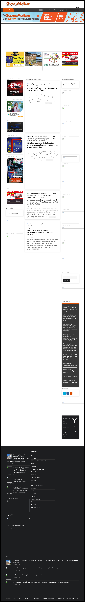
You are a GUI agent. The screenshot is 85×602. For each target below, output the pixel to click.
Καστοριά (33, 488)
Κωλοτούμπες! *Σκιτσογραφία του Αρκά (70, 364)
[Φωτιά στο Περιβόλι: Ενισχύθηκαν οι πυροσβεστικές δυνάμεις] (9, 480)
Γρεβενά (33, 466)
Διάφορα (33, 474)
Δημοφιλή (34, 472)
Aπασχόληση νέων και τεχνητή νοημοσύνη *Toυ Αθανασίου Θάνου (42, 89)
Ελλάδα (33, 483)
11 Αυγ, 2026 (12, 543)
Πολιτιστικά (34, 496)
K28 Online (36, 598)
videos (33, 455)
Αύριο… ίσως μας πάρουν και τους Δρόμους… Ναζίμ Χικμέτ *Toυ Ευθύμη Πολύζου (70, 357)
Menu (77, 4)
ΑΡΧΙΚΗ (27, 598)
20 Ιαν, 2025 (30, 93)
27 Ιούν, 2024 (31, 206)
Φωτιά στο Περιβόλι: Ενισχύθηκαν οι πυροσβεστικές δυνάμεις (20, 479)
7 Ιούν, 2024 (30, 237)
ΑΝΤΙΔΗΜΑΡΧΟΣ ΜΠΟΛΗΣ (38, 461)
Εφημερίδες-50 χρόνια (37, 485)
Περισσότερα (49, 103)
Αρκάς (32, 463)
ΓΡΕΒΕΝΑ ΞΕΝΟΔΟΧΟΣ (37, 469)
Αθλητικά (33, 458)
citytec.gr (20, 598)
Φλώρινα (33, 504)
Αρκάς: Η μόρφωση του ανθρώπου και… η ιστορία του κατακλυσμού (70, 382)
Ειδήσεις (33, 480)
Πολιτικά (33, 493)
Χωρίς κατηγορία (35, 507)
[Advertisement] (42, 39)
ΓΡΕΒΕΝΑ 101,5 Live (48, 598)
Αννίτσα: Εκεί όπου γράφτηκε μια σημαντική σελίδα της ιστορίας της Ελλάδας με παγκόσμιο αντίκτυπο (21, 469)
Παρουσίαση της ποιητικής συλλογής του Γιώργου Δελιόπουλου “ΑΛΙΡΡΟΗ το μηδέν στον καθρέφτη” (70, 327)
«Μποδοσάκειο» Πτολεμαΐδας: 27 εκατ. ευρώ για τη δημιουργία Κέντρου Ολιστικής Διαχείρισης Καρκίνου (17, 490)
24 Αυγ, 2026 (11, 463)
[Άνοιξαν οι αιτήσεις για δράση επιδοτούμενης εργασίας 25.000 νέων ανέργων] (39, 226)
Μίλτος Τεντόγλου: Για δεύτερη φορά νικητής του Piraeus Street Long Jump (69, 317)
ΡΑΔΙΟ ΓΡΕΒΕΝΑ (35, 499)
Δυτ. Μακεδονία (35, 477)
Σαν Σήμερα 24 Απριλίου (70, 376)
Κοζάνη (33, 491)
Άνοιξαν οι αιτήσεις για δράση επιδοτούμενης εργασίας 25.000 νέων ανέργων (40, 232)
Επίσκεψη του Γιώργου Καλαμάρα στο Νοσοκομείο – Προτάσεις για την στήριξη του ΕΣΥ (70, 337)
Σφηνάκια (33, 502)
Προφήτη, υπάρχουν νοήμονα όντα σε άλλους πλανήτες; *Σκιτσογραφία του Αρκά (70, 308)
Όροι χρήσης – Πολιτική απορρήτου (67, 598)
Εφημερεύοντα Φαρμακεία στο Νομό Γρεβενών (69, 370)
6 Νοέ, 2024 (30, 149)
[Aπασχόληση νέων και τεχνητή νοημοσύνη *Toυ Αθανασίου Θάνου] (39, 85)
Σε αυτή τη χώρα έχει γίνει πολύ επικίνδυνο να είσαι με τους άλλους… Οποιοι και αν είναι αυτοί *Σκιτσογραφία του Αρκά (70, 347)
